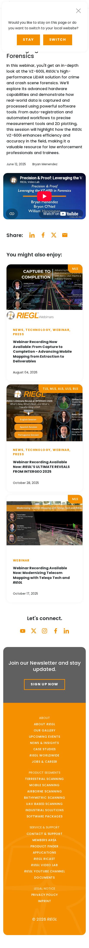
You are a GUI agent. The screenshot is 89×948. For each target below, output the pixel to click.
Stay (28, 39)
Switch (57, 39)
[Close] (78, 10)
